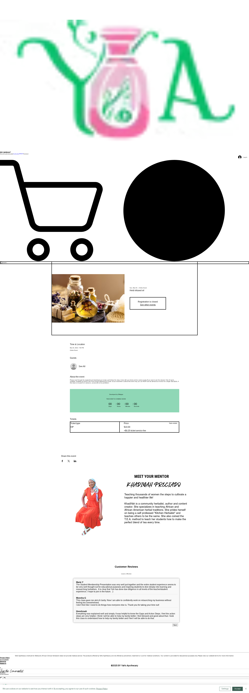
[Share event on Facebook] (62, 461)
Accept (237, 689)
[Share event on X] (68, 461)
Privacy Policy (5, 677)
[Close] (245, 689)
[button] (2, 154)
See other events (148, 305)
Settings (225, 689)
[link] (124, 210)
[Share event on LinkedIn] (75, 461)
